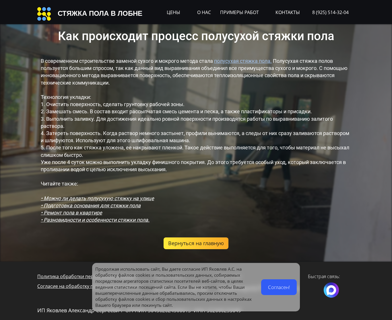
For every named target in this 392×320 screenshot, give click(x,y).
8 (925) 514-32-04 (330, 12)
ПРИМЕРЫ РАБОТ (239, 12)
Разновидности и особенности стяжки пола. (97, 220)
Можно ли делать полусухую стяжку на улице (99, 198)
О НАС (204, 12)
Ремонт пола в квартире (73, 213)
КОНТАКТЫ (287, 12)
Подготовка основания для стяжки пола (92, 205)
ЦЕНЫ (173, 12)
